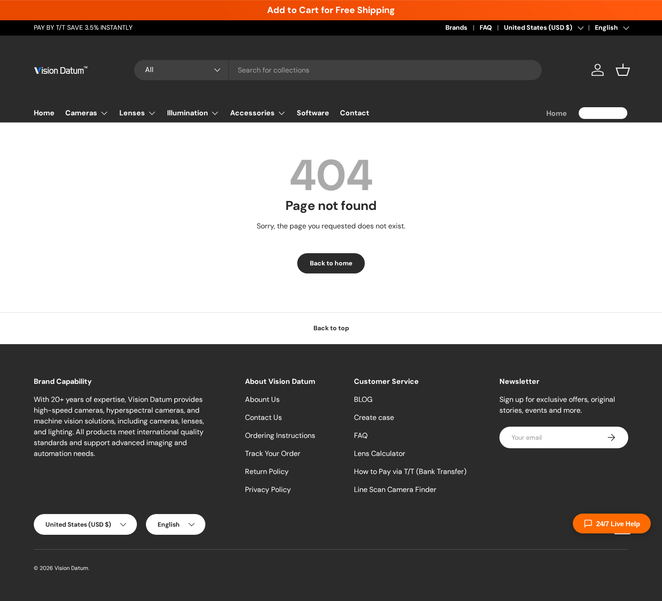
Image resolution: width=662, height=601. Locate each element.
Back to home (331, 263)
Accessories (252, 113)
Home (44, 113)
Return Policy (267, 471)
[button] (623, 70)
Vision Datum (71, 568)
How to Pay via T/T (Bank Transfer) (410, 471)
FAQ (486, 27)
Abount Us (262, 399)
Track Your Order (272, 453)
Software (313, 113)
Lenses (132, 113)
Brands (456, 27)
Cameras (81, 113)
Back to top (331, 328)
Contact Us (263, 417)
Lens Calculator (379, 453)
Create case (374, 417)
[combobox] (338, 70)
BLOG (363, 399)
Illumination (187, 113)
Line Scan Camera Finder (395, 489)
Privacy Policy (268, 489)
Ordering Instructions (280, 435)
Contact (354, 113)
